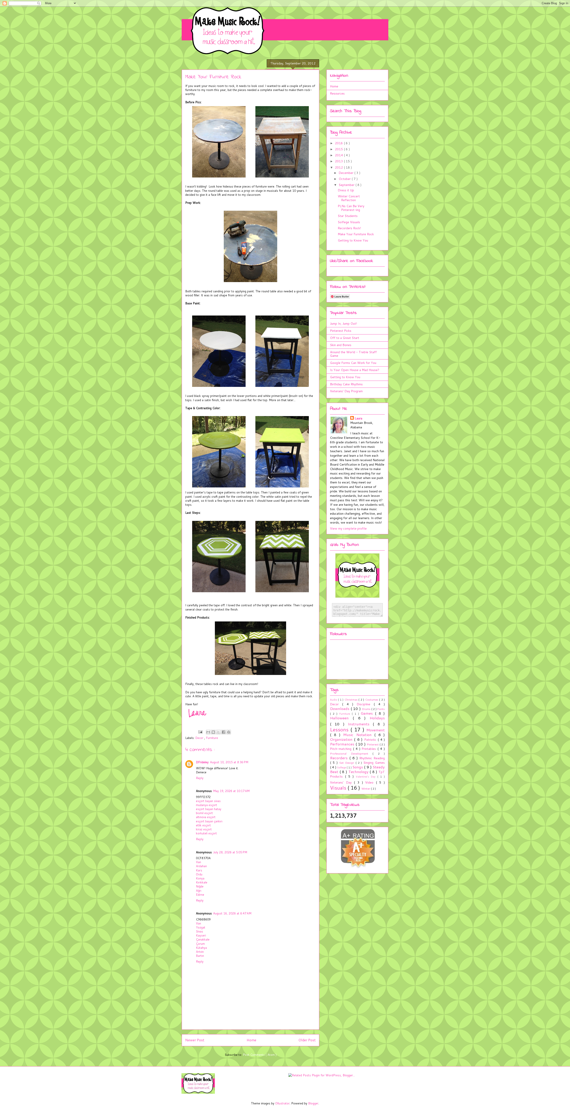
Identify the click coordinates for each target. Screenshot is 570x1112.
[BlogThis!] (213, 732)
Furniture (212, 738)
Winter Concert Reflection (349, 198)
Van (198, 862)
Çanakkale (203, 939)
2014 (339, 155)
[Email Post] (200, 732)
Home (251, 1040)
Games (368, 713)
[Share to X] (218, 732)
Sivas (199, 931)
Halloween (341, 717)
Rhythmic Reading (372, 758)
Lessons (340, 729)
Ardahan (201, 866)
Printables (369, 749)
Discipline (365, 704)
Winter (366, 788)
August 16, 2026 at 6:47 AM (232, 913)
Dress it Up (346, 190)
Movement (375, 729)
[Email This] (208, 732)
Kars (199, 870)
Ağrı (198, 891)
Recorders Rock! (349, 228)
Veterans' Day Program (346, 391)
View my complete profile (348, 528)
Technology (359, 771)
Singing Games (374, 762)
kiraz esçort (204, 829)
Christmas (351, 699)
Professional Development (351, 753)
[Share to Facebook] (223, 732)
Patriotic (371, 739)
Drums (366, 709)
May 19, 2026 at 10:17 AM (231, 791)
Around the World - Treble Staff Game (353, 354)
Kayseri (201, 935)
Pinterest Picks (340, 330)
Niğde (200, 886)
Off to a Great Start (344, 338)
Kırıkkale (201, 882)
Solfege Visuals (349, 222)
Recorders (339, 757)
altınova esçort (206, 817)
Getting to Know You (353, 240)
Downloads (340, 708)
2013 (339, 161)
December (346, 173)
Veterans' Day (342, 782)
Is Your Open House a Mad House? (354, 370)
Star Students (348, 216)
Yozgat (200, 927)
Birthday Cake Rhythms (346, 384)
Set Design (347, 763)
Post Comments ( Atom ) (260, 1055)
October (345, 179)
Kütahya (201, 948)
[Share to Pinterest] (228, 732)
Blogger (313, 1103)
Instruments (360, 723)
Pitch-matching (341, 749)
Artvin (200, 952)
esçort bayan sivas (208, 801)
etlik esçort (203, 825)
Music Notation (358, 734)
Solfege (342, 767)
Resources (337, 93)
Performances (343, 744)
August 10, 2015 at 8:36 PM (229, 762)
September (347, 185)
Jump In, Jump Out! (343, 323)
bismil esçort (204, 813)
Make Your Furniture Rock (356, 234)
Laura (358, 418)
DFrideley (202, 762)
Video (370, 782)
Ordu (199, 874)
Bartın (200, 956)
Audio (334, 699)
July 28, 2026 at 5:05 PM (230, 852)
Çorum (200, 944)
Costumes (372, 699)
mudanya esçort (206, 805)
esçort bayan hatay (208, 809)
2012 (339, 167)
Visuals (339, 787)
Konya (200, 878)
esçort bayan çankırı (209, 821)
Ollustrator (282, 1103)
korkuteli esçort (206, 833)
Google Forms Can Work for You (353, 363)
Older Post (307, 1040)
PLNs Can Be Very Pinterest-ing (351, 208)
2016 (339, 143)
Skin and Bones (340, 345)
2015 (339, 149)
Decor (199, 738)
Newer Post (194, 1040)
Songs (358, 767)
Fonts (381, 709)
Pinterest (373, 744)
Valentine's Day (367, 776)
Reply (200, 778)
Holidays (377, 717)
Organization (342, 739)
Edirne (200, 895)
